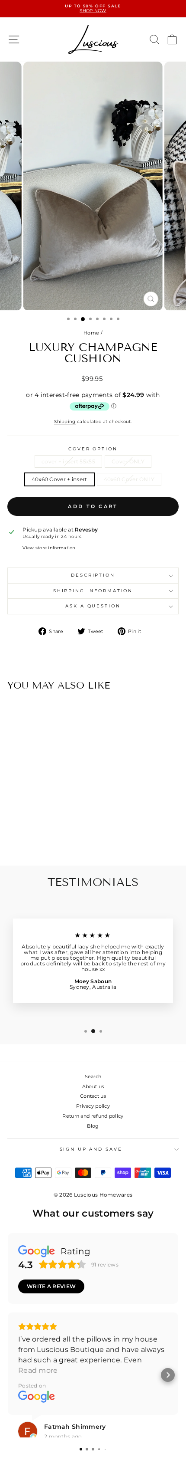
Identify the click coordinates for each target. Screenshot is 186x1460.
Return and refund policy (92, 1116)
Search (93, 1076)
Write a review (51, 1286)
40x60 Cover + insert (59, 479)
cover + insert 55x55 (68, 461)
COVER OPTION (92, 449)
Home (91, 333)
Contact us (93, 1096)
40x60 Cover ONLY (129, 479)
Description (93, 575)
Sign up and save (91, 1149)
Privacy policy (93, 1106)
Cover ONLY (128, 461)
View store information (49, 548)
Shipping (64, 421)
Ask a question (92, 606)
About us (93, 1086)
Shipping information (93, 590)
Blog (93, 1126)
